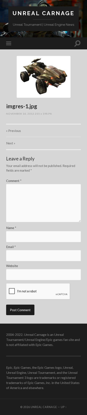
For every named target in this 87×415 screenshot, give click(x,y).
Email (11, 246)
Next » (10, 143)
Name (11, 227)
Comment (14, 180)
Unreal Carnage (43, 13)
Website (12, 265)
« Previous (13, 131)
